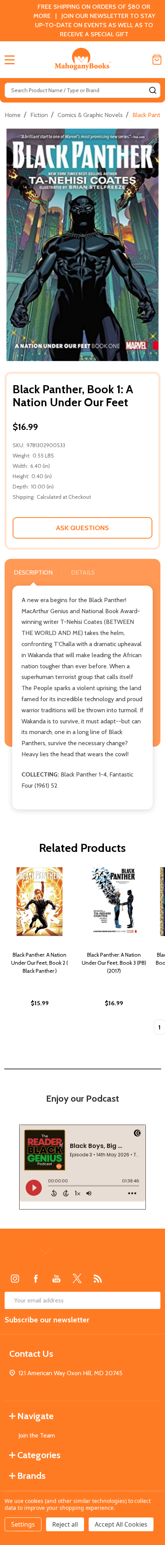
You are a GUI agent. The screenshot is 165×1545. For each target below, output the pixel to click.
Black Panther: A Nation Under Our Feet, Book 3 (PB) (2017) (114, 962)
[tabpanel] (39, 953)
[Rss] (97, 1278)
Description (33, 572)
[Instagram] (15, 1278)
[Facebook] (35, 1278)
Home (13, 115)
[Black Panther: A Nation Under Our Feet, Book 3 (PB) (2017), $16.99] (113, 901)
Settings (23, 1524)
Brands (31, 1475)
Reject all (65, 1524)
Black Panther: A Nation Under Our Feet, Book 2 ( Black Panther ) (39, 962)
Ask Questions (82, 528)
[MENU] (10, 60)
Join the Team (36, 1435)
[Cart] (157, 60)
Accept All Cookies (121, 1524)
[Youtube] (56, 1278)
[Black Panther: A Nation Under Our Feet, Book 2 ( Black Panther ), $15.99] (39, 901)
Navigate (35, 1415)
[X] (77, 1278)
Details (83, 572)
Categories (39, 1454)
